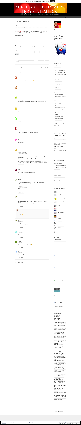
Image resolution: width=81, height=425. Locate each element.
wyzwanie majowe (60, 395)
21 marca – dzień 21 (18, 67)
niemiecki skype (60, 376)
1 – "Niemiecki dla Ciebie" (59, 70)
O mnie (28, 17)
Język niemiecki (56, 63)
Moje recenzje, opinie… (59, 65)
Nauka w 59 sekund (58, 109)
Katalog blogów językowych (58, 298)
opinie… (55, 98)
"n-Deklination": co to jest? (62, 198)
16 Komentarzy (17, 61)
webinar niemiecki (61, 391)
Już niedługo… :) (57, 180)
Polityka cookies (4, 423)
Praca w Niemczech (58, 94)
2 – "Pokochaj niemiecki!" (59, 72)
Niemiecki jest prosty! (58, 112)
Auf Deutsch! (57, 103)
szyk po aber (62, 389)
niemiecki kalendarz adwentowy (60, 368)
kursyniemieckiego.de (57, 340)
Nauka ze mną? (42, 17)
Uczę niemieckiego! (57, 101)
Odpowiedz (21, 92)
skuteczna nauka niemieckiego (59, 388)
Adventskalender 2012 (60, 316)
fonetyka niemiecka (56, 328)
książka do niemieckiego (60, 336)
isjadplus (55, 329)
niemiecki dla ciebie (60, 364)
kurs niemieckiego (61, 337)
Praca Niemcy (57, 385)
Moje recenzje (56, 90)
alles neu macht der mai (60, 324)
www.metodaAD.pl (58, 118)
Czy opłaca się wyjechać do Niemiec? (60, 165)
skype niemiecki (57, 389)
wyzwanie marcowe (60, 396)
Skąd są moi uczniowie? (58, 163)
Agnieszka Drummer (23, 209)
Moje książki (33, 17)
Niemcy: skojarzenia (61, 212)
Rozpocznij (52, 1)
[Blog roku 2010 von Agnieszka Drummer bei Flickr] (57, 289)
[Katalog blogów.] (59, 302)
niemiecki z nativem (62, 381)
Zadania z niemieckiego (59, 123)
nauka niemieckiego (59, 352)
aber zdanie (58, 315)
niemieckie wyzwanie (58, 366)
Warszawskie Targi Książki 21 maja (60, 178)
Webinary (56, 114)
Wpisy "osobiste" (57, 125)
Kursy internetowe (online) (59, 107)
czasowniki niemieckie (62, 325)
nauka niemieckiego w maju (59, 360)
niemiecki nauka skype (58, 374)
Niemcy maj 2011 (58, 363)
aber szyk (55, 315)
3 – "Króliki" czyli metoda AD (60, 74)
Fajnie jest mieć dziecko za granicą (60, 167)
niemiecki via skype (57, 378)
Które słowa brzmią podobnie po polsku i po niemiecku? (61, 217)
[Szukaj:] (66, 17)
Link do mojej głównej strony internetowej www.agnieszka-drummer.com (58, 308)
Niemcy (55, 92)
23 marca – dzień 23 (45, 67)
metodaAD (57, 346)
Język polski (60, 194)
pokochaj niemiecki (58, 382)
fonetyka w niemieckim (63, 328)
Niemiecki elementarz (61, 191)
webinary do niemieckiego (58, 392)
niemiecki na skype (61, 372)
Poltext (63, 384)
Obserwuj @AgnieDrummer (58, 411)
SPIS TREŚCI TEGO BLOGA (19, 17)
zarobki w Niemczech (61, 399)
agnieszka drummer (57, 318)
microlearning (59, 347)
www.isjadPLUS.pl (21, 31)
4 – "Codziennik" (58, 76)
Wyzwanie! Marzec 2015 (59, 121)
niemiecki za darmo (58, 380)
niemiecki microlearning (57, 370)
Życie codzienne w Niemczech (60, 96)
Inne (47, 17)
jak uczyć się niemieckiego (61, 329)
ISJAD (56, 105)
